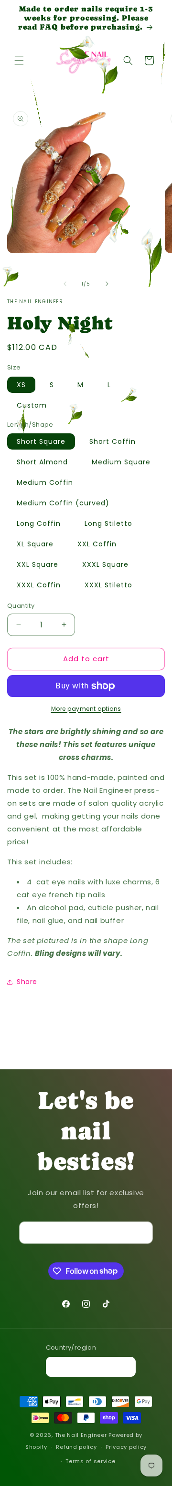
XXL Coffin (97, 544)
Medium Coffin (45, 482)
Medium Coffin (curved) (63, 503)
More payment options (86, 709)
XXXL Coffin (39, 585)
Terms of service (90, 1461)
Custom (32, 405)
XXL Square (37, 564)
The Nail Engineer (82, 1435)
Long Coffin (39, 523)
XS (21, 384)
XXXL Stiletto (108, 585)
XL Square (35, 544)
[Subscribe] (141, 1232)
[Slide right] (107, 283)
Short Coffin (112, 441)
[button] (19, 60)
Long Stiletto (108, 523)
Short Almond (42, 462)
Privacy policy (126, 1447)
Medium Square (121, 462)
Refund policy (76, 1447)
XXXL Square (105, 564)
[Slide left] (64, 283)
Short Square (41, 441)
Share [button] (27, 981)
